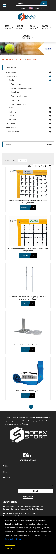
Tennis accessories (18, 104)
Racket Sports (11, 59)
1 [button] (31, 406)
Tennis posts (16, 84)
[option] (34, 8)
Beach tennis (32, 59)
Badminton (13, 112)
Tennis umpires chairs (20, 96)
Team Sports (11, 72)
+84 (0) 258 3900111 (17, 513)
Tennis (21, 59)
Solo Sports (10, 123)
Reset (49, 144)
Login (23, 8)
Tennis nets (15, 100)
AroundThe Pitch (26, 37)
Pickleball (12, 120)
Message (6, 477)
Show (14, 160)
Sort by (28, 166)
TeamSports (7, 27)
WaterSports (45, 27)
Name (5, 466)
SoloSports (32, 27)
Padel (11, 108)
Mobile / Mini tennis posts (21, 88)
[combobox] (31, 3)
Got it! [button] (10, 548)
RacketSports (19, 27)
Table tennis (13, 116)
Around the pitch (12, 131)
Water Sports (11, 127)
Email (5, 472)
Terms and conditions (13, 539)
